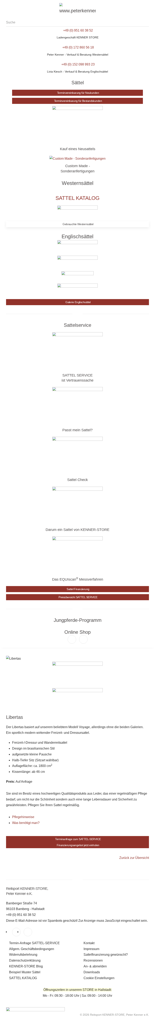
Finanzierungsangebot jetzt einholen (78, 845)
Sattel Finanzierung (78, 589)
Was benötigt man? (26, 823)
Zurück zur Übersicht (134, 857)
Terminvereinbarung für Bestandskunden (78, 100)
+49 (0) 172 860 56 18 (78, 47)
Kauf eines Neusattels (77, 149)
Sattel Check (77, 480)
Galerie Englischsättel (78, 302)
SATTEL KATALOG (77, 198)
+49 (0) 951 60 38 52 (78, 30)
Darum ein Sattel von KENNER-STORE (77, 530)
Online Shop (77, 632)
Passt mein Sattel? (77, 430)
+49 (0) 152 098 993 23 (78, 64)
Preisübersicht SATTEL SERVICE (78, 597)
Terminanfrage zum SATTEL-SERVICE (78, 839)
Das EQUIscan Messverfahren (77, 579)
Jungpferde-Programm (78, 620)
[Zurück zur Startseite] (77, 9)
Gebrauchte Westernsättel (78, 224)
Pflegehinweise (23, 817)
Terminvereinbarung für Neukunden (78, 92)
